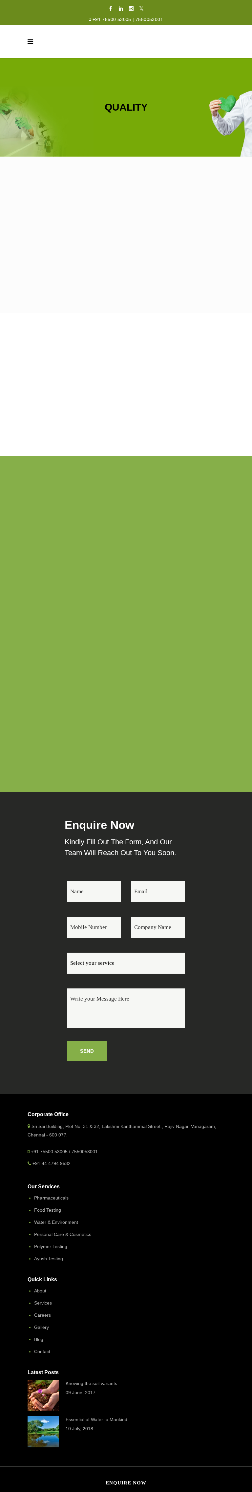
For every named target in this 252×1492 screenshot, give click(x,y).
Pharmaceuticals (51, 1197)
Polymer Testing (50, 1246)
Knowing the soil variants (91, 1383)
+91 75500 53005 (112, 19)
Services (43, 1303)
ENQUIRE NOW (126, 1482)
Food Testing (47, 1210)
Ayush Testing (48, 1258)
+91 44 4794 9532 (51, 1163)
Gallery (41, 1327)
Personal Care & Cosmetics (62, 1234)
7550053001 (149, 19)
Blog (38, 1339)
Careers (42, 1315)
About (40, 1290)
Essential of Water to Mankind (96, 1419)
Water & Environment (56, 1222)
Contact (42, 1351)
